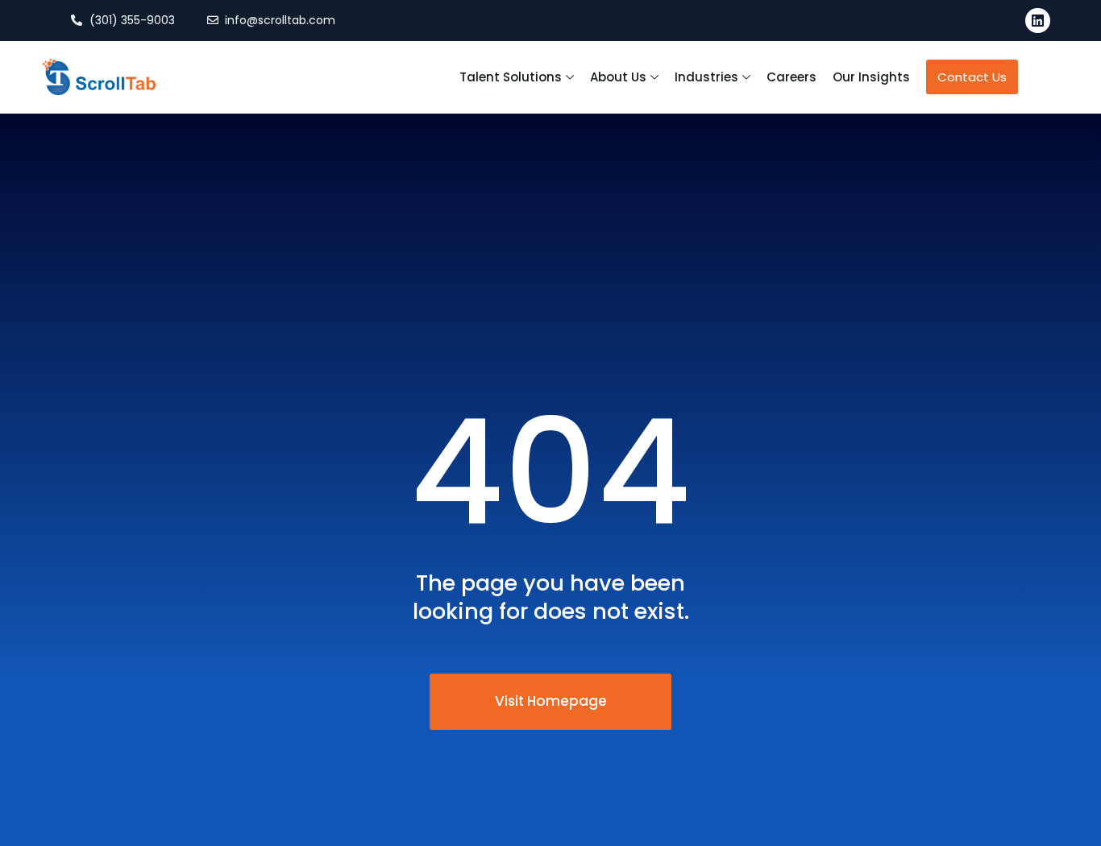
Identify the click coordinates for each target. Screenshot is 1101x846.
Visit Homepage (551, 701)
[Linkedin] (1037, 20)
